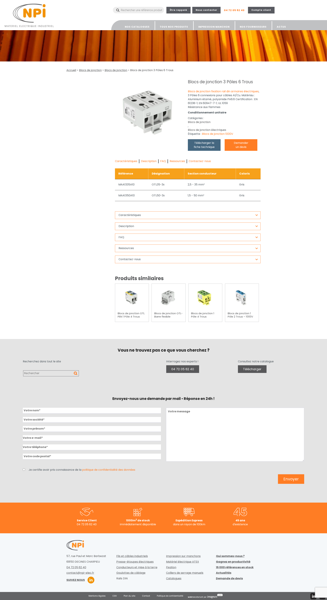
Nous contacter (206, 10)
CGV (114, 596)
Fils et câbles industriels (132, 556)
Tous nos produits (174, 26)
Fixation (171, 567)
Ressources (177, 161)
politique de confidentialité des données (108, 470)
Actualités (223, 573)
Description (149, 161)
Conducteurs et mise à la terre (136, 567)
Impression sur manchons (183, 556)
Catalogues (173, 578)
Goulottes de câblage (130, 573)
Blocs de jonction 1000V (217, 134)
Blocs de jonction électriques (207, 130)
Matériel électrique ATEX (182, 562)
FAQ (163, 161)
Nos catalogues (137, 26)
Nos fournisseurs (253, 26)
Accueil (71, 70)
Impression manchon (214, 26)
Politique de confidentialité (170, 596)
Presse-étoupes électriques (135, 562)
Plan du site (129, 596)
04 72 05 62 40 (234, 10)
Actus (281, 26)
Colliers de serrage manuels (184, 573)
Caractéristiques (126, 161)
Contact (146, 596)
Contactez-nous (200, 161)
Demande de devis (229, 578)
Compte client (261, 10)
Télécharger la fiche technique (204, 145)
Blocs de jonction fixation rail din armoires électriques (223, 91)
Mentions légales (97, 596)
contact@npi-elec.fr (80, 573)
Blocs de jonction (90, 70)
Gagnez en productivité (233, 562)
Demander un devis (241, 145)
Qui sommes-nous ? (230, 556)
